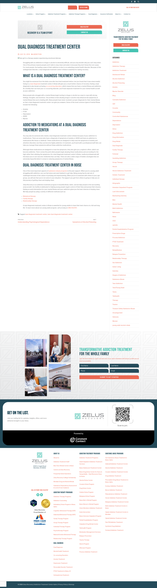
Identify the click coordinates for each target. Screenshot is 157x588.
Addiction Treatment (119, 70)
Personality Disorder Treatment (63, 567)
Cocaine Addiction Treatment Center (116, 472)
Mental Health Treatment (61, 551)
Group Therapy (117, 162)
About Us (56, 457)
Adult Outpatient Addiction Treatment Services (90, 463)
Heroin (114, 166)
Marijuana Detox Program (87, 496)
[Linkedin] (41, 494)
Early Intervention (84, 512)
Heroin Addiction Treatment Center (116, 498)
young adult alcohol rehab (121, 325)
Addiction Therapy (118, 66)
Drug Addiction (117, 133)
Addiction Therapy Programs (62, 496)
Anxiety (114, 87)
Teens (114, 292)
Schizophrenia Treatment (61, 575)
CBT (113, 104)
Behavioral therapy (29, 196)
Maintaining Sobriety (119, 196)
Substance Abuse (118, 279)
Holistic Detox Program (86, 492)
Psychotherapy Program (61, 530)
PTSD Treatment (117, 242)
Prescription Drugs (118, 233)
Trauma (114, 304)
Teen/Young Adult (118, 287)
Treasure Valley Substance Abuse (123, 308)
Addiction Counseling (60, 500)
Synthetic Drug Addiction (113, 526)
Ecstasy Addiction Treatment (114, 486)
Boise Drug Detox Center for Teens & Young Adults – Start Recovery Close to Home (90, 474)
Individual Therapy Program (62, 526)
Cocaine (115, 108)
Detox (114, 129)
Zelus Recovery (28, 584)
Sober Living (116, 267)
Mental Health (117, 204)
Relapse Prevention (118, 254)
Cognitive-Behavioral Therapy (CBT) (65, 510)
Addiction (37, 54)
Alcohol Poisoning (118, 83)
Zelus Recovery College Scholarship (65, 477)
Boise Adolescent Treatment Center (90, 468)
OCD (114, 221)
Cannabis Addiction (119, 99)
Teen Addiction (117, 283)
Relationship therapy (30, 201)
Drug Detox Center (85, 488)
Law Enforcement (118, 191)
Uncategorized (117, 313)
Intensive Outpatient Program (122, 187)
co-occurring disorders (54, 86)
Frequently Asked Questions (62, 473)
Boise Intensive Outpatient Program (90, 516)
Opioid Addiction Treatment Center (116, 518)
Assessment (72, 7)
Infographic (116, 183)
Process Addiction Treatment (88, 552)
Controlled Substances (120, 116)
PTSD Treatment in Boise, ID (62, 571)
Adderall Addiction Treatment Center (116, 464)
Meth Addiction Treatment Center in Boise (116, 507)
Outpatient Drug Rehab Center (88, 524)
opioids (115, 225)
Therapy (115, 300)
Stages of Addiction (119, 275)
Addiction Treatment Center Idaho (45, 584)
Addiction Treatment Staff (61, 461)
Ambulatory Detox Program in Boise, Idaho (65, 505)
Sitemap (71, 584)
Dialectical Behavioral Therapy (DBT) (65, 514)
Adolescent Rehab (118, 74)
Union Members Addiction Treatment (90, 508)
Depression (116, 125)
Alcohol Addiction (118, 79)
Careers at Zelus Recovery (62, 469)
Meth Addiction (117, 208)
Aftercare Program (85, 548)
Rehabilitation (117, 250)
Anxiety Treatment (59, 559)
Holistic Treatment (118, 175)
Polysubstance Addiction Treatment (116, 494)
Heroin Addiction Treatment (121, 171)
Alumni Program (84, 544)
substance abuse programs (58, 171)
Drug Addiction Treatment (113, 476)
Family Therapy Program (61, 518)
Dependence (116, 120)
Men (113, 200)
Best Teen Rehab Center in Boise (64, 465)
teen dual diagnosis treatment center (60, 214)
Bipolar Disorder (117, 91)
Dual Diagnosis (117, 145)
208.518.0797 (72, 208)
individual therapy (118, 179)
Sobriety (115, 271)
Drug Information (118, 137)
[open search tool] (138, 1)
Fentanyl (115, 154)
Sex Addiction (117, 262)
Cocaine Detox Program (86, 484)
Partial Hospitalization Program (123, 229)
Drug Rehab (116, 141)
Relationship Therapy (119, 258)
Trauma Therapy (84, 540)
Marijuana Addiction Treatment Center (117, 502)
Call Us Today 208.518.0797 (132, 7)
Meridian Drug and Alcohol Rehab (64, 481)
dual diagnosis (35, 84)
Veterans (115, 317)
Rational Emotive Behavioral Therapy (65, 534)
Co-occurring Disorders (61, 555)
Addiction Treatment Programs (88, 457)
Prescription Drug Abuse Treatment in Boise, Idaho (116, 481)
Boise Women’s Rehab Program (89, 504)
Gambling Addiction (119, 158)
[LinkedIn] (134, 1)
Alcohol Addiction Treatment (114, 468)
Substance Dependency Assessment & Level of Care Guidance (65, 487)
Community (116, 112)
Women (115, 321)
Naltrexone (116, 212)
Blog (114, 95)
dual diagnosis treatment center (36, 214)
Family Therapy (117, 150)
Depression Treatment (60, 563)
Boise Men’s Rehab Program (88, 500)
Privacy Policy (63, 584)
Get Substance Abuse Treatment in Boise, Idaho (116, 459)
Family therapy (28, 198)
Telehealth (115, 296)
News (114, 216)
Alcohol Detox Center (86, 480)
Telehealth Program (85, 528)
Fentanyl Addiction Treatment (114, 530)
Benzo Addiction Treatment (113, 490)
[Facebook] (131, 1)
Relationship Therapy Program (63, 538)
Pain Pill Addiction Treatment (114, 522)
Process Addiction (118, 237)
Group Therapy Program (61, 522)
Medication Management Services (90, 532)
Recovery (115, 246)
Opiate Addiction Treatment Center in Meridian (116, 513)
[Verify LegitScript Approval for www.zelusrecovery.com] (33, 506)
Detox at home (84, 7)
